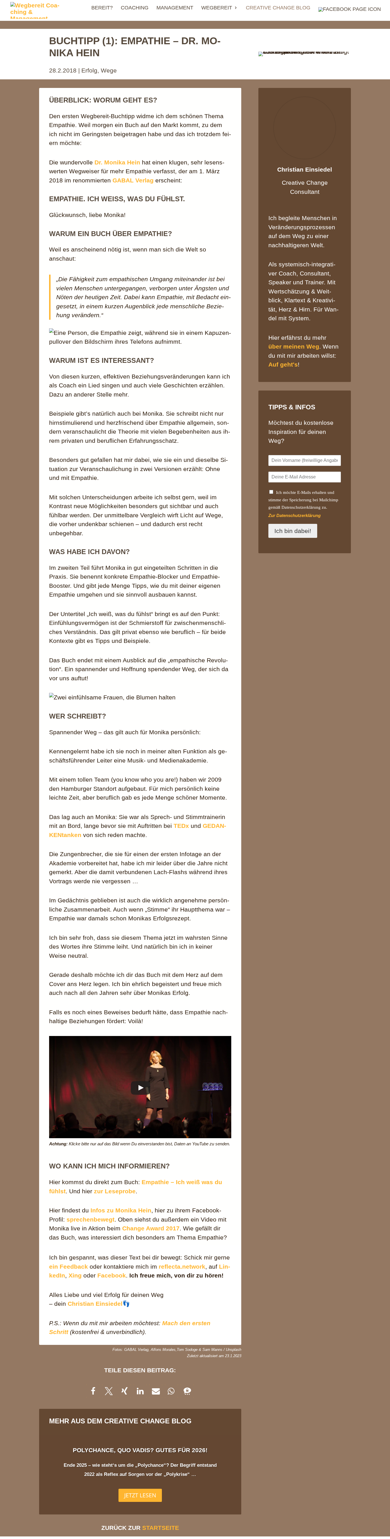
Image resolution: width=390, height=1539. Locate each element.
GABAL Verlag (133, 180)
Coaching (134, 8)
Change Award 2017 (151, 1228)
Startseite (160, 1527)
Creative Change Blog (278, 8)
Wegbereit (216, 8)
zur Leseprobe (115, 1191)
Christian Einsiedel (95, 1303)
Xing (75, 1275)
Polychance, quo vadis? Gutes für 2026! (140, 1450)
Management (174, 8)
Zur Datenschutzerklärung (294, 515)
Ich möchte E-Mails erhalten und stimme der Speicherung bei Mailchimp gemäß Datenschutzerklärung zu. (303, 500)
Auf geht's (283, 364)
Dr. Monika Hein (117, 162)
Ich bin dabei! (292, 531)
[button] (93, 1391)
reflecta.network (182, 1266)
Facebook (111, 1275)
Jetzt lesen (140, 1495)
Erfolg (89, 70)
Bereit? (102, 8)
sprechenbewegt (90, 1219)
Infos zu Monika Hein (121, 1210)
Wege (109, 70)
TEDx (182, 825)
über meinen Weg (293, 346)
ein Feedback (68, 1266)
